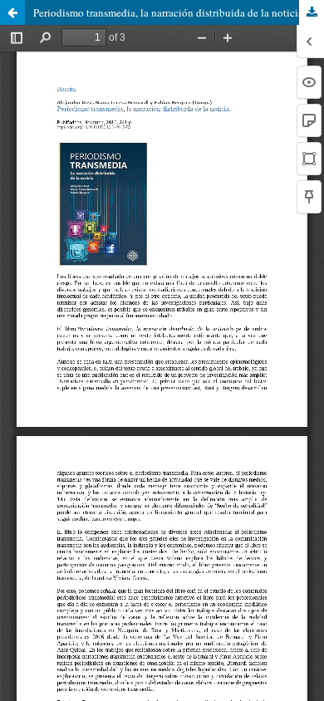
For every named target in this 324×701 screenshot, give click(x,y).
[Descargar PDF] (311, 12)
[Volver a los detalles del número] (12, 12)
